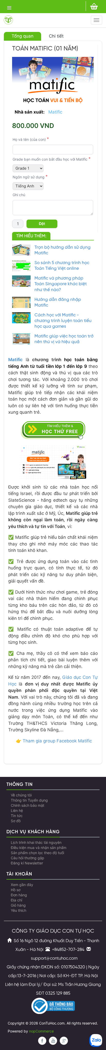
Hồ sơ (15, 890)
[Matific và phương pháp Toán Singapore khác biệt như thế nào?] (21, 281)
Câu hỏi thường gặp (27, 858)
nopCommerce (41, 1031)
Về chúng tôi (21, 795)
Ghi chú (19, 195)
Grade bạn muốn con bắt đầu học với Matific (50, 159)
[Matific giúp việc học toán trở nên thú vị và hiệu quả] (21, 338)
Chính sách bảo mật (27, 805)
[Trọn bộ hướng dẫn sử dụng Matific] (21, 250)
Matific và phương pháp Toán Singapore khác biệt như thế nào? (60, 284)
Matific (55, 112)
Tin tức (17, 816)
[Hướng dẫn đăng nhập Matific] (21, 302)
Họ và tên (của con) (29, 139)
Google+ (64, 1041)
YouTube (53, 1041)
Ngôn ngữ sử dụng (29, 177)
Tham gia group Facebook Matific (57, 740)
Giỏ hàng (18, 905)
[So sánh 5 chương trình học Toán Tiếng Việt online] (21, 265)
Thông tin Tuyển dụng (29, 800)
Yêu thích (18, 910)
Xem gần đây (22, 885)
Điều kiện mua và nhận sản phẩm (38, 848)
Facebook (42, 1041)
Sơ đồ (16, 821)
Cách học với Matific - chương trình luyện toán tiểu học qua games (63, 321)
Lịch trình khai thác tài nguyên (36, 842)
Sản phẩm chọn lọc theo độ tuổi (37, 853)
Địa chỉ (16, 900)
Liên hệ (17, 811)
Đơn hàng (19, 895)
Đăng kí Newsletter (27, 863)
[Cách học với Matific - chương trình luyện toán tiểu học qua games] (21, 317)
